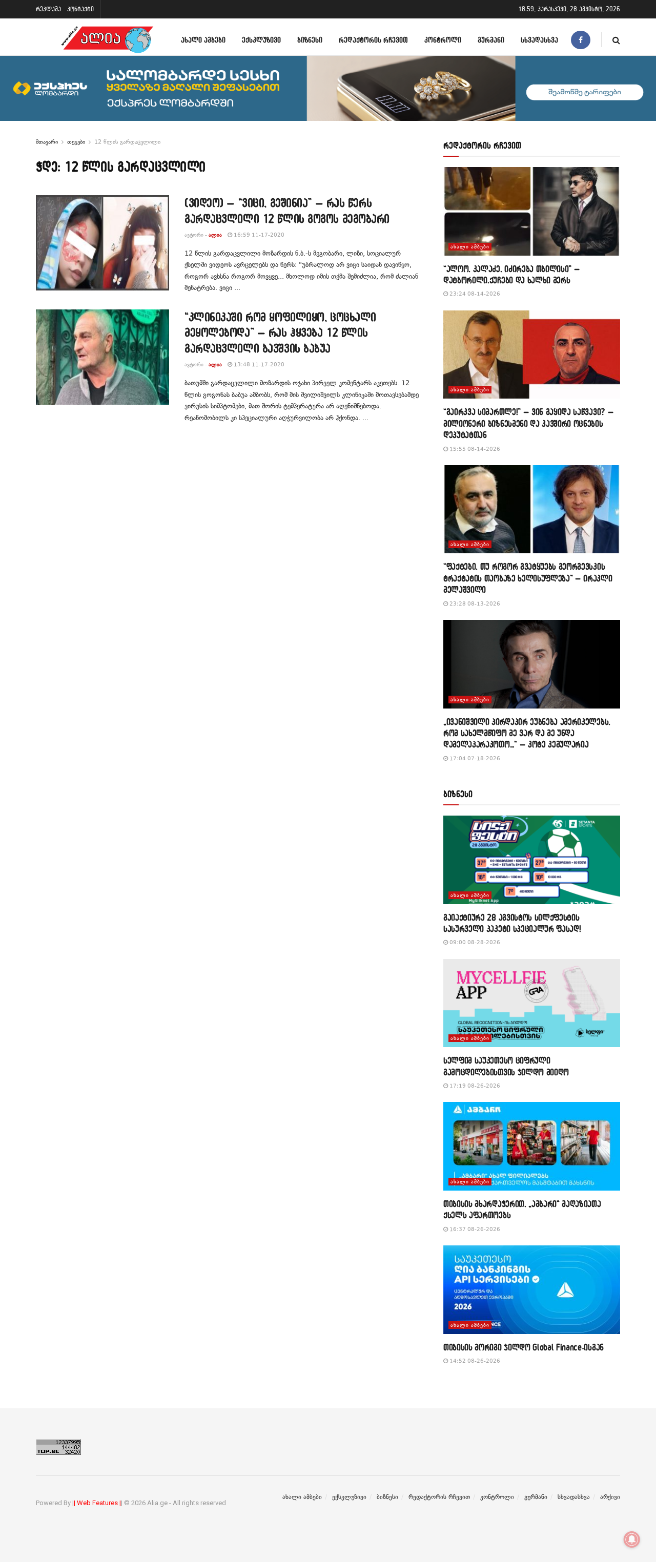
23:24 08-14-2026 (474, 293)
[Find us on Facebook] (580, 40)
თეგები (76, 141)
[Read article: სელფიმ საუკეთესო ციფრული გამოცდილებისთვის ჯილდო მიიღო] (531, 1003)
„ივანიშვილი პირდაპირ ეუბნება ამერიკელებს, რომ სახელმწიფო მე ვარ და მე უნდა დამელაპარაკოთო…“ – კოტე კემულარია (526, 733)
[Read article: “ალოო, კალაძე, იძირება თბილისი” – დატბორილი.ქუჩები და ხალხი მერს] (531, 211)
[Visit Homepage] (107, 39)
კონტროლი (442, 39)
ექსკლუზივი (261, 39)
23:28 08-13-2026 (474, 603)
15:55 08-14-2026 (474, 449)
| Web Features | (97, 1503)
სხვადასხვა (539, 39)
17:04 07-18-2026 (474, 758)
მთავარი (47, 141)
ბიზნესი (309, 39)
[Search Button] (616, 40)
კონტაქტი (80, 9)
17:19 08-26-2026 (474, 1085)
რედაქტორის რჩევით (373, 39)
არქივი (610, 1497)
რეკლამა (48, 9)
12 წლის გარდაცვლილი (127, 141)
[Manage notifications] (632, 1539)
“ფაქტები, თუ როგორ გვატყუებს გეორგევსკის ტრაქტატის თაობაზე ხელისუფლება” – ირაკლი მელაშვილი (527, 577)
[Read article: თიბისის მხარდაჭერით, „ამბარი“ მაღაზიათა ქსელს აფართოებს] (531, 1146)
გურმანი (491, 39)
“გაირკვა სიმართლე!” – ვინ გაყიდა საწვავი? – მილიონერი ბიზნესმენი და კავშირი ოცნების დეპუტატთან (528, 423)
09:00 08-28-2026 (474, 942)
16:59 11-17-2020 (258, 235)
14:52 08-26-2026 (474, 1361)
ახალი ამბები (203, 39)
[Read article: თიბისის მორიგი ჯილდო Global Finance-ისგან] (531, 1289)
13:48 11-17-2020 (258, 364)
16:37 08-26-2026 (474, 1229)
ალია (215, 235)
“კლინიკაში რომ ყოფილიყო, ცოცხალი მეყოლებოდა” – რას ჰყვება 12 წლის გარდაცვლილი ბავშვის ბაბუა (280, 333)
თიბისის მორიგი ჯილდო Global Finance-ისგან (523, 1347)
